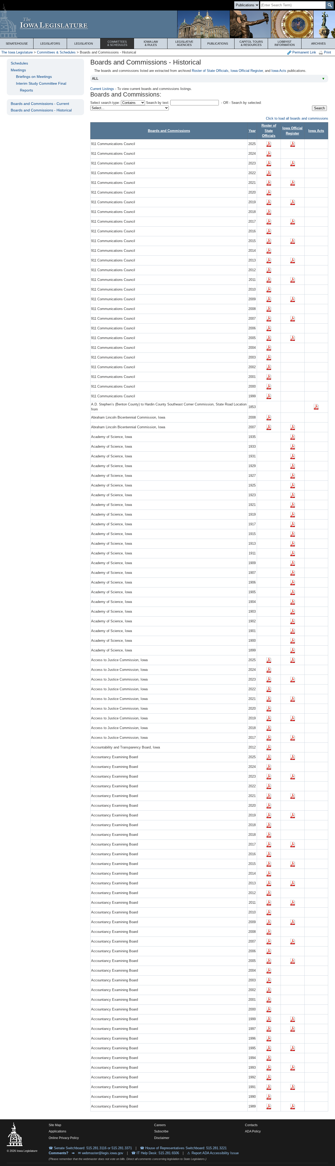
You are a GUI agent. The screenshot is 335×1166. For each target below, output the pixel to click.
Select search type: (105, 103)
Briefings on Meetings (34, 76)
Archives (318, 43)
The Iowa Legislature (17, 52)
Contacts (251, 1125)
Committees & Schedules (56, 52)
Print (327, 52)
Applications (57, 1131)
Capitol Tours (251, 43)
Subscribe (161, 1131)
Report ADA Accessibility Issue (215, 1153)
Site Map (55, 1125)
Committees (117, 43)
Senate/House (17, 43)
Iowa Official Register (247, 71)
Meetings (18, 70)
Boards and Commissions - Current (40, 103)
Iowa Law (151, 43)
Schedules (19, 63)
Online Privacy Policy (64, 1138)
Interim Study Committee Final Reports (41, 86)
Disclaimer (161, 1138)
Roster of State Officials (210, 71)
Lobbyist (285, 43)
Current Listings (102, 89)
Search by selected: (246, 103)
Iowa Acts (278, 71)
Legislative (184, 43)
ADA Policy (253, 1131)
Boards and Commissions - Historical (41, 110)
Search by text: (157, 103)
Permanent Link (303, 52)
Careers (160, 1125)
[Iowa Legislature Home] (167, 24)
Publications (217, 43)
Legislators (50, 43)
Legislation (83, 43)
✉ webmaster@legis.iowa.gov (100, 1153)
